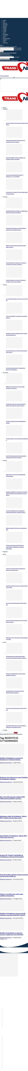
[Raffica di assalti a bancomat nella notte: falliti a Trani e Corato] (14, 242)
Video (4, 642)
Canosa (4, 28)
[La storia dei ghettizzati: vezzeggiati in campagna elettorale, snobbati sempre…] (14, 508)
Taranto (5, 39)
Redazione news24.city (6, 762)
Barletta (5, 23)
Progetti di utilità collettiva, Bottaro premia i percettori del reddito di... (14, 875)
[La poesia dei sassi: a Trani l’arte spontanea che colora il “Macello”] (14, 347)
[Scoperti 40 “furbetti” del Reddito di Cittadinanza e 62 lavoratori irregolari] (12, 852)
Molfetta (5, 35)
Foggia (4, 31)
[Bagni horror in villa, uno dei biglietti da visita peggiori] (14, 471)
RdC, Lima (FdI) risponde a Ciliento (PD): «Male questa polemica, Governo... (12, 797)
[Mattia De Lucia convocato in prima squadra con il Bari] (14, 634)
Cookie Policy (9, 1000)
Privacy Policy (3, 1000)
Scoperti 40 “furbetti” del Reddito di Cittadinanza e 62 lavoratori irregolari (12, 856)
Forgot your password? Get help (8, 53)
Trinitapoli (5, 42)
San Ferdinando (6, 38)
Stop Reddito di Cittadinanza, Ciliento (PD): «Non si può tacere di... (13, 836)
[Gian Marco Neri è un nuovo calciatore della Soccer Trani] (14, 582)
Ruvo (4, 37)
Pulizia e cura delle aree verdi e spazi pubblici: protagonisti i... (11, 895)
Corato (4, 30)
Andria (4, 20)
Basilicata (5, 24)
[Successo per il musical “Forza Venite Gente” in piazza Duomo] (14, 189)
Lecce (4, 32)
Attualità (5, 108)
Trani (4, 41)
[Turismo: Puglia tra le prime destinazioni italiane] (14, 418)
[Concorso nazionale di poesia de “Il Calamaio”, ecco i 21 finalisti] (14, 172)
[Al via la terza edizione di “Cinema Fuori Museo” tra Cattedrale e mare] (14, 365)
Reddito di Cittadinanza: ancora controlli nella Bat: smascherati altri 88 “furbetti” (12, 914)
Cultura (5, 284)
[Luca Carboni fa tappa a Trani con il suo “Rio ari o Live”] (14, 296)
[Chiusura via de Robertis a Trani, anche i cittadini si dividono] (14, 670)
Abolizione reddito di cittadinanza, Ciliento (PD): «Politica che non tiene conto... (13, 817)
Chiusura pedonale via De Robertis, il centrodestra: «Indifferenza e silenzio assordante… (15, 547)
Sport (4, 554)
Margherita (5, 34)
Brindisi (4, 27)
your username (17, 48)
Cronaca (5, 196)
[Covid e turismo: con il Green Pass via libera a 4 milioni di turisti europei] (14, 435)
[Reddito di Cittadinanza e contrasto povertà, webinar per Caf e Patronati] (12, 930)
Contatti (5, 730)
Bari (4, 21)
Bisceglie (5, 25)
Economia (5, 372)
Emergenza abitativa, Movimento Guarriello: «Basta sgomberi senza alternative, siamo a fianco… (16, 493)
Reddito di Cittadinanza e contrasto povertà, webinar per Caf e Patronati (11, 933)
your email (16, 57)
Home (4, 107)
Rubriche (5, 551)
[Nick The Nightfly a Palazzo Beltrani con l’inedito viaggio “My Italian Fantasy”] (14, 154)
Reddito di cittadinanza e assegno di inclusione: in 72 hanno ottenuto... (11, 758)
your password (17, 49)
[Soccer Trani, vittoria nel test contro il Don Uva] (14, 600)
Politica (5, 460)
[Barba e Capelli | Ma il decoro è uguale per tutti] (14, 525)
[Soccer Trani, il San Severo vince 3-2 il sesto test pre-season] (14, 617)
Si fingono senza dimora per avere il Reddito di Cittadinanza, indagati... (14, 778)
